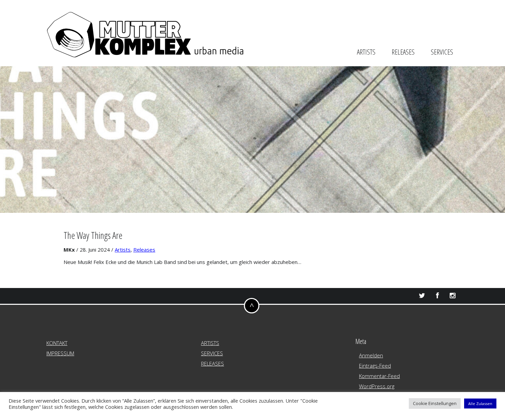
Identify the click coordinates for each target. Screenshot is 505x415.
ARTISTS (366, 52)
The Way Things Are (93, 235)
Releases (144, 249)
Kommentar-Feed (379, 375)
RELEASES (403, 52)
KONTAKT (56, 342)
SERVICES (442, 52)
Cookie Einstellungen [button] (435, 403)
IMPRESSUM (60, 353)
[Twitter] (422, 296)
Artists (123, 249)
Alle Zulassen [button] (480, 403)
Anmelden (371, 355)
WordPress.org (376, 386)
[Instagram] (453, 296)
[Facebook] (437, 296)
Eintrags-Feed (375, 365)
